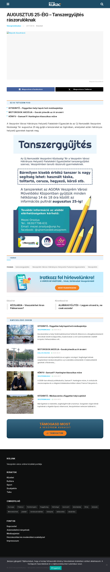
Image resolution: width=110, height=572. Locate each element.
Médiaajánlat (13, 533)
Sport (9, 485)
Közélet (39, 26)
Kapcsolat (12, 526)
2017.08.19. (30, 26)
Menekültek (13, 512)
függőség (44, 507)
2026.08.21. (56, 353)
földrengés (32, 507)
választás (61, 512)
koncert (66, 507)
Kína (86, 507)
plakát (24, 512)
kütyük (95, 507)
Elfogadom (55, 568)
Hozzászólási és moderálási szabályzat (26, 537)
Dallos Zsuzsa (44, 353)
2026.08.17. (57, 376)
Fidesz (20, 507)
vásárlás (71, 512)
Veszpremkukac (14, 26)
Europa (11, 507)
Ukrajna (50, 512)
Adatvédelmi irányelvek (18, 530)
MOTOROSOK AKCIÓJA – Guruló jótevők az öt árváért (36, 112)
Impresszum (13, 541)
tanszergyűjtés (22, 267)
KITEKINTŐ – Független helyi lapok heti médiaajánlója (36, 108)
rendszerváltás (36, 512)
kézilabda (77, 507)
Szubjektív (12, 488)
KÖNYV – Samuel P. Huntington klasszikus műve (33, 116)
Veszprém (92, 267)
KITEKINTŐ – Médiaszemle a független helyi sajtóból (62, 396)
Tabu (9, 492)
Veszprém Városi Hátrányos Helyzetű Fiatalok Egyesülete (58, 267)
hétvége (55, 507)
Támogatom (56, 433)
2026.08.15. (57, 399)
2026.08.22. (57, 329)
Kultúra (10, 481)
